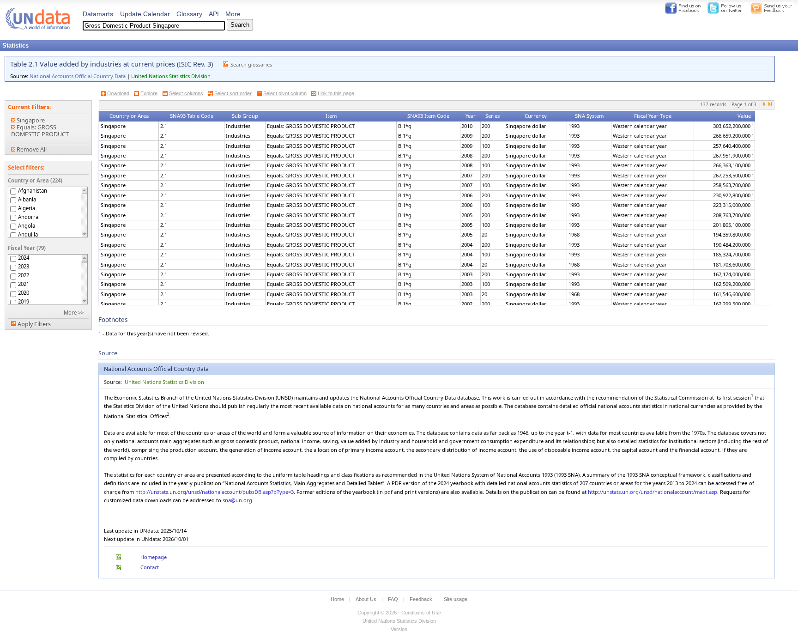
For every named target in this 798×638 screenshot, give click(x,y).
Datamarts (98, 14)
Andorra (28, 216)
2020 (23, 293)
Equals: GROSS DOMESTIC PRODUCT (40, 131)
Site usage (455, 599)
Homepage (153, 556)
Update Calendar (145, 14)
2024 (23, 258)
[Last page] (770, 105)
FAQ (393, 599)
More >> (74, 312)
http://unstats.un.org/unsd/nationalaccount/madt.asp (652, 491)
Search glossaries (251, 64)
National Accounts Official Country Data (78, 76)
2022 (23, 275)
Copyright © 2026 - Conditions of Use (399, 612)
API (214, 14)
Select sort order (233, 93)
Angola (26, 225)
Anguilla (28, 234)
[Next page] (765, 105)
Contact (149, 567)
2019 (23, 301)
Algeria (26, 208)
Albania (27, 199)
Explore (148, 93)
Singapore (30, 120)
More (233, 14)
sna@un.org (237, 500)
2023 (23, 266)
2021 (23, 284)
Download (118, 93)
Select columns (186, 93)
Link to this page (336, 93)
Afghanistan (32, 190)
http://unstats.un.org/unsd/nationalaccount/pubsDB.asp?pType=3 (214, 491)
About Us (366, 599)
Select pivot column (285, 93)
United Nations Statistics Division (171, 76)
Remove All (31, 149)
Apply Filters (34, 324)
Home (337, 599)
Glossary (189, 14)
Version (399, 629)
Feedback (421, 599)
